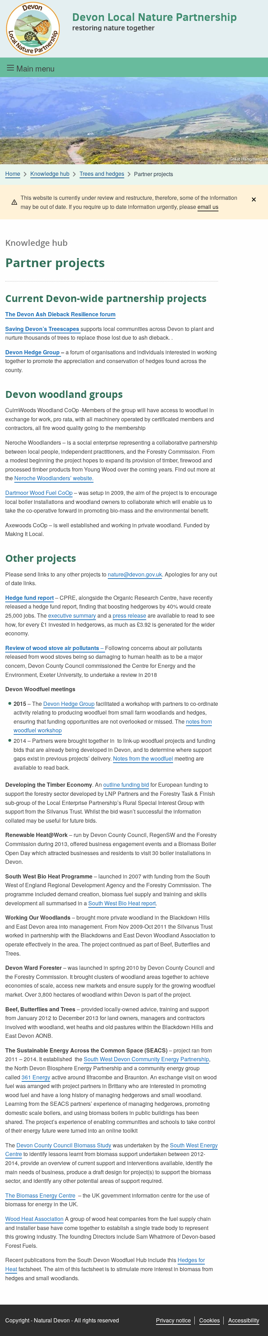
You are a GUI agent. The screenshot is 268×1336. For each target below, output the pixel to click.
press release (129, 615)
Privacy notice (173, 1320)
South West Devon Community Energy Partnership (146, 1059)
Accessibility (243, 1320)
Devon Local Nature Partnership (154, 16)
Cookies (209, 1320)
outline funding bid (126, 784)
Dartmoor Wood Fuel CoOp (39, 493)
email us (208, 207)
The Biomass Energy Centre (40, 1195)
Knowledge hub (49, 174)
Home (12, 174)
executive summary (72, 615)
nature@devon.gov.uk (135, 574)
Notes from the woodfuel (143, 758)
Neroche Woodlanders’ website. (54, 478)
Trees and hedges (102, 174)
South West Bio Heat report (122, 903)
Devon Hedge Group (33, 352)
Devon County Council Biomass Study (63, 1145)
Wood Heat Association (34, 1219)
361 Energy (36, 1077)
